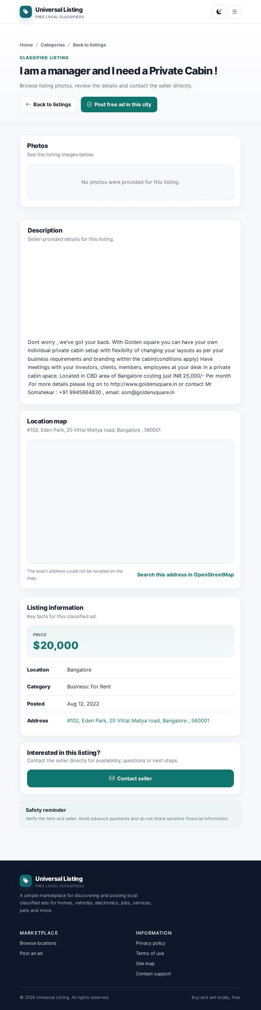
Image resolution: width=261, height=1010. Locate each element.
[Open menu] (234, 11)
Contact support (153, 973)
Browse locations (38, 943)
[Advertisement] (130, 293)
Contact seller (134, 778)
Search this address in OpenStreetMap (185, 574)
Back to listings (89, 44)
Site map (145, 963)
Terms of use (150, 953)
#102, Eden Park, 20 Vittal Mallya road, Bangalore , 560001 (138, 720)
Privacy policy (151, 943)
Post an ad (31, 953)
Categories (53, 44)
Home (26, 44)
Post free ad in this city (123, 104)
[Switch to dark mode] (219, 11)
